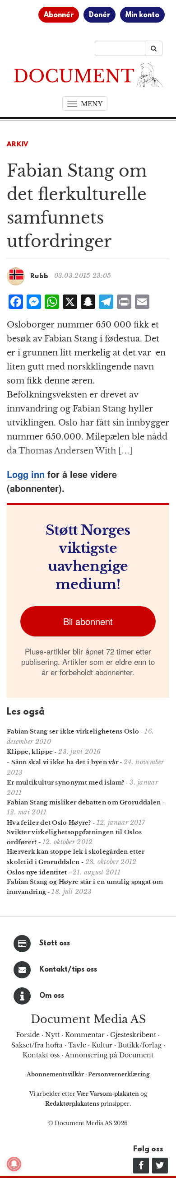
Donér (99, 15)
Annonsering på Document (109, 1055)
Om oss (51, 996)
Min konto (142, 15)
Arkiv (17, 145)
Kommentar (85, 1035)
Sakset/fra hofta (37, 1045)
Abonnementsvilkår (56, 1074)
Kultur (102, 1045)
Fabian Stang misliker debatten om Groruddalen (84, 802)
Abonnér (59, 15)
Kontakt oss (41, 1055)
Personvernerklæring (118, 1074)
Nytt (52, 1035)
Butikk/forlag (140, 1045)
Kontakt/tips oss (68, 970)
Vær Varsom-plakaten (108, 1093)
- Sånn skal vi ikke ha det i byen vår (62, 762)
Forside (28, 1035)
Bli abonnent (88, 621)
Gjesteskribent (133, 1035)
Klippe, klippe (30, 752)
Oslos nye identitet (37, 872)
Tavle (77, 1045)
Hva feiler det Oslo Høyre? (49, 823)
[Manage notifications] (14, 1164)
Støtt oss (54, 944)
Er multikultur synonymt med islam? (65, 782)
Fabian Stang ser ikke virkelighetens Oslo (73, 731)
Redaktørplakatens (72, 1103)
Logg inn (26, 474)
